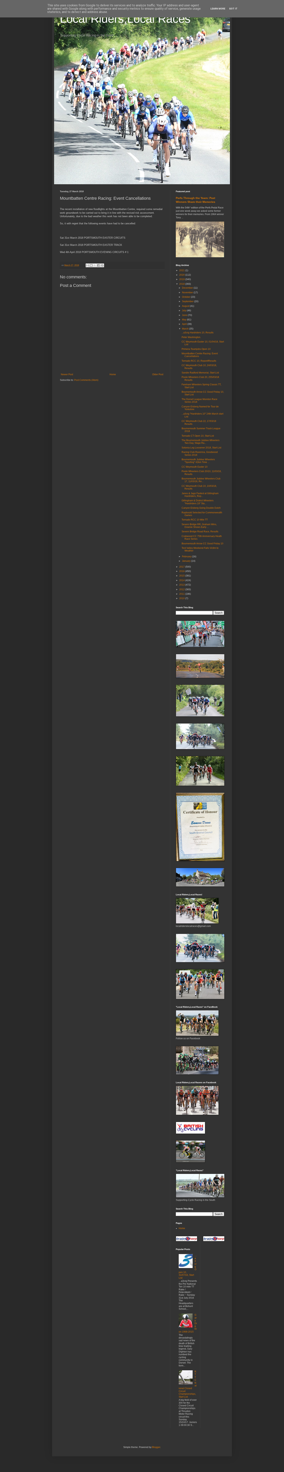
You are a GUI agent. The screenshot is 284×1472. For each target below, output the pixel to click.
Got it (233, 8)
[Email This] (87, 265)
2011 (182, 594)
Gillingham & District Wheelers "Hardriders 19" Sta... (197, 502)
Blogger (156, 1447)
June (185, 315)
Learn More (217, 8)
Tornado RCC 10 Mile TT (195, 519)
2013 (182, 584)
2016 (182, 571)
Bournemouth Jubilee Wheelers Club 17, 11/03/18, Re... (201, 480)
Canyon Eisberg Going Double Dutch (201, 508)
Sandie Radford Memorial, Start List (200, 372)
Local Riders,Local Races (125, 18)
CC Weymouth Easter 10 (194, 466)
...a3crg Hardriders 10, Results (197, 332)
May (184, 319)
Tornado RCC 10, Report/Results (199, 361)
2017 (182, 566)
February (187, 556)
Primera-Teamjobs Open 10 (196, 349)
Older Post (157, 374)
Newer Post (67, 374)
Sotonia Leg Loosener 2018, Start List (201, 447)
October (186, 297)
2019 (182, 279)
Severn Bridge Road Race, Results (200, 531)
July (184, 310)
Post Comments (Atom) (86, 380)
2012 (182, 589)
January (186, 561)
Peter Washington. (191, 337)
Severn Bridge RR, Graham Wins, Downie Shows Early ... (199, 525)
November (188, 292)
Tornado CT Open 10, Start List (198, 435)
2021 (182, 270)
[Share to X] (95, 265)
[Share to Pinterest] (102, 265)
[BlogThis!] (91, 265)
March (185, 328)
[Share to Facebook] (98, 265)
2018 (182, 284)
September (188, 301)
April (184, 324)
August (186, 306)
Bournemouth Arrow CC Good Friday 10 (202, 543)
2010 (182, 598)
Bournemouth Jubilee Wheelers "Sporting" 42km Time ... (198, 461)
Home (113, 374)
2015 (182, 575)
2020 (182, 275)
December (188, 287)
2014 (182, 580)
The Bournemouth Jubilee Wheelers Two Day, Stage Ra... (200, 441)
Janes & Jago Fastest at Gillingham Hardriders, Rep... (200, 494)
